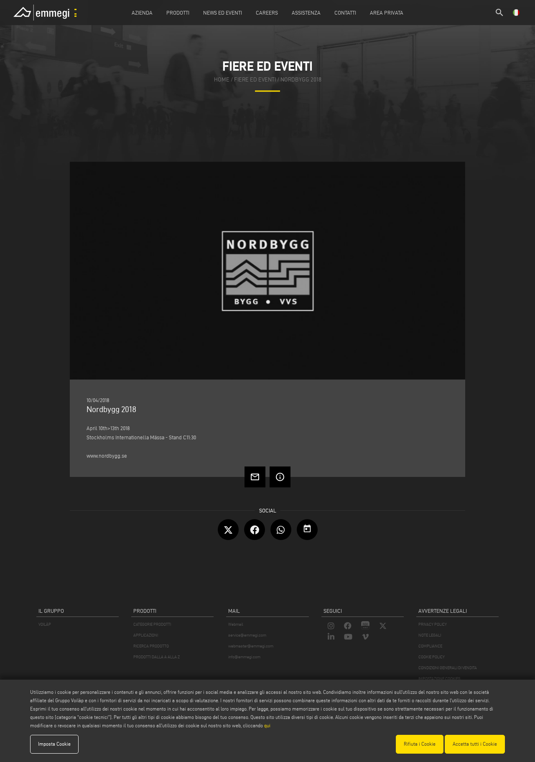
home (221, 79)
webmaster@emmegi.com (250, 646)
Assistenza (306, 12)
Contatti (345, 12)
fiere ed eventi (255, 79)
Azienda (142, 12)
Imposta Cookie (54, 744)
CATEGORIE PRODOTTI (152, 624)
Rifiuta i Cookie (420, 744)
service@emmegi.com (247, 635)
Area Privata (386, 12)
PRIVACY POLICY (432, 624)
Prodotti (177, 12)
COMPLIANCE (430, 646)
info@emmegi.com (244, 657)
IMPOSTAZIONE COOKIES (439, 678)
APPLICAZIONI (145, 635)
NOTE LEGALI (429, 635)
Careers (267, 12)
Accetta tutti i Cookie (475, 744)
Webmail (235, 624)
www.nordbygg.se (107, 456)
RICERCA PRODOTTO (151, 646)
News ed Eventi (222, 12)
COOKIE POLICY (431, 657)
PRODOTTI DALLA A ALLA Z (156, 657)
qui (267, 725)
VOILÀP (44, 624)
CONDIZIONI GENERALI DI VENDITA (447, 667)
